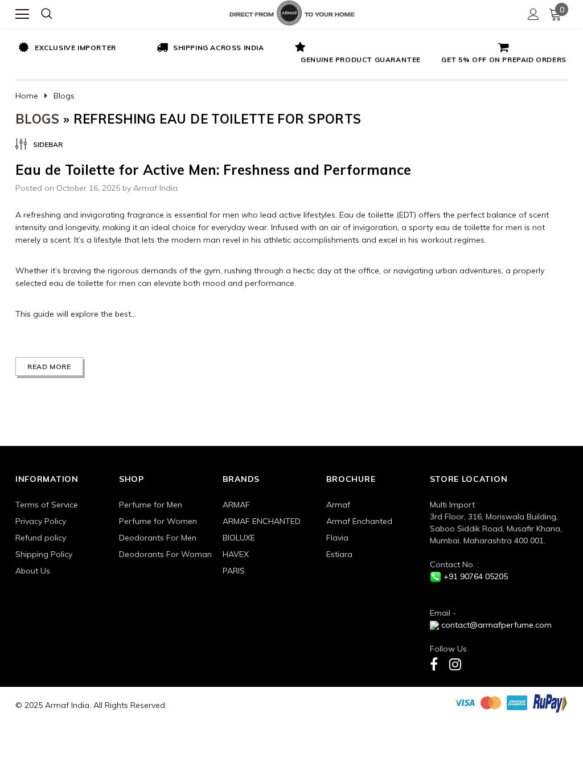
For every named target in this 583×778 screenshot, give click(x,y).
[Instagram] (455, 663)
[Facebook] (434, 663)
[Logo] (292, 12)
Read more (49, 366)
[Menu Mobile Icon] (22, 14)
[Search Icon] (46, 14)
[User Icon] (533, 14)
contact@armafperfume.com (496, 625)
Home (26, 96)
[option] (84, 48)
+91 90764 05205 (476, 576)
